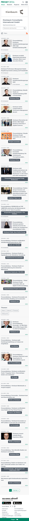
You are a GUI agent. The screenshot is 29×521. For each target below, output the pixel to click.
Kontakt (4, 510)
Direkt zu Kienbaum (14, 399)
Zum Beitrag (14, 346)
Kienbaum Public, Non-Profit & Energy (14, 232)
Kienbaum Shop (14, 98)
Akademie (4, 512)
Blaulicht (9, 4)
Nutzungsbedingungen (20, 510)
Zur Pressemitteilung (14, 363)
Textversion (17, 514)
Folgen (13, 519)
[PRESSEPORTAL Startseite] (7, 2)
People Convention (14, 141)
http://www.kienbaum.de (9, 25)
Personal (15, 310)
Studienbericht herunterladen (14, 257)
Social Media (17, 515)
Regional (16, 4)
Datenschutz (5, 514)
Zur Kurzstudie (14, 425)
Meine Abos (24, 4)
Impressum (5, 508)
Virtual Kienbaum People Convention (14, 288)
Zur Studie (14, 377)
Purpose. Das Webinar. (14, 412)
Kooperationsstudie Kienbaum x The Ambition (14, 213)
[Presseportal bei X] (12, 506)
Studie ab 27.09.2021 (14, 245)
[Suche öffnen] (23, 2)
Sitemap (4, 517)
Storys (3, 4)
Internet (9, 310)
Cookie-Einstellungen (7, 515)
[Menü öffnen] (26, 2)
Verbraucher (5, 313)
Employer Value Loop (14, 198)
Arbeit (3, 310)
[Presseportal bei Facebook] (10, 506)
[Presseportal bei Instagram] (14, 506)
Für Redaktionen (18, 508)
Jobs (15, 512)
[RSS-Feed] (27, 33)
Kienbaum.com (14, 301)
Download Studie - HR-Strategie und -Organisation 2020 (14, 469)
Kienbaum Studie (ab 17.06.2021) (14, 272)
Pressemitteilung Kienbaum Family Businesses (14, 179)
